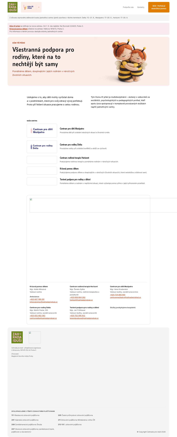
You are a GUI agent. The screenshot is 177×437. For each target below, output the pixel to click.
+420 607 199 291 (37, 299)
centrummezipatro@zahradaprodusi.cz (125, 297)
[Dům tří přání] (28, 7)
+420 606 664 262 (77, 297)
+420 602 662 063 (37, 316)
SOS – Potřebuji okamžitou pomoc (158, 7)
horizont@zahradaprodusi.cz (81, 300)
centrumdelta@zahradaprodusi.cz (43, 318)
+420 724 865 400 (117, 295)
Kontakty (140, 7)
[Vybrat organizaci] (39, 7)
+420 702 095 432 (77, 316)
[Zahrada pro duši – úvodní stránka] (12, 7)
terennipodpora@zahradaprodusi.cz (84, 318)
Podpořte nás (128, 7)
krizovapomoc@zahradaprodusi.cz (43, 302)
